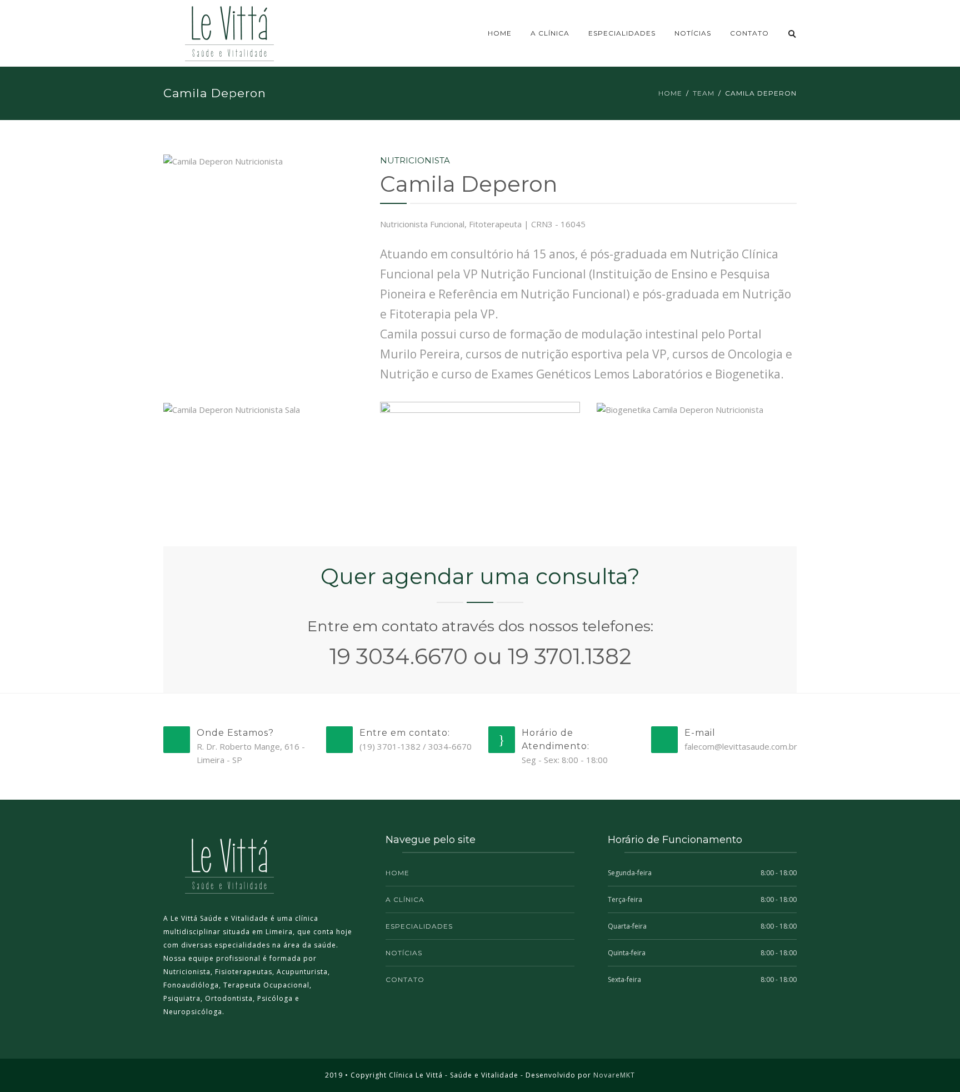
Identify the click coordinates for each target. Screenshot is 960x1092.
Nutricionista (415, 160)
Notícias (692, 33)
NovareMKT (614, 1075)
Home (500, 33)
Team (703, 93)
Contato (749, 33)
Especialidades (622, 33)
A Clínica (550, 33)
